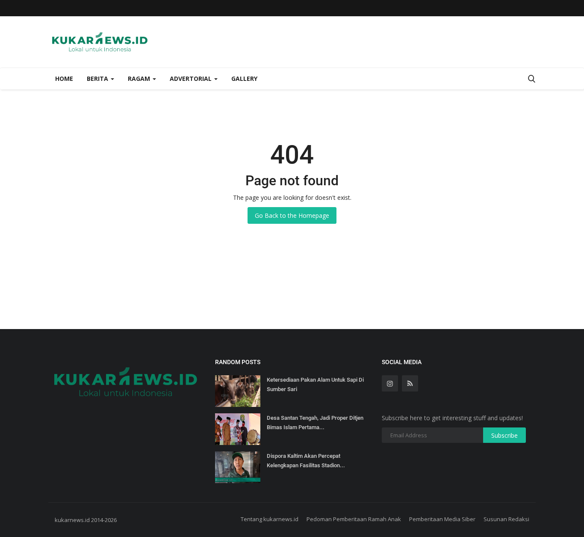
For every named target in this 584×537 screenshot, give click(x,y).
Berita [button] (98, 78)
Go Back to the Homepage (292, 215)
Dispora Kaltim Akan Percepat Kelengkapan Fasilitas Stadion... (306, 461)
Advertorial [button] (191, 78)
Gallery (244, 78)
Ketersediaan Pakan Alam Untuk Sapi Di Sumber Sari (315, 384)
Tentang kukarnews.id (269, 519)
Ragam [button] (140, 78)
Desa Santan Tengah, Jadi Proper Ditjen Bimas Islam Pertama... (315, 422)
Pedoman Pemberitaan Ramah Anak (354, 519)
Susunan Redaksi (506, 519)
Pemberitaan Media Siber (442, 519)
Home (64, 78)
